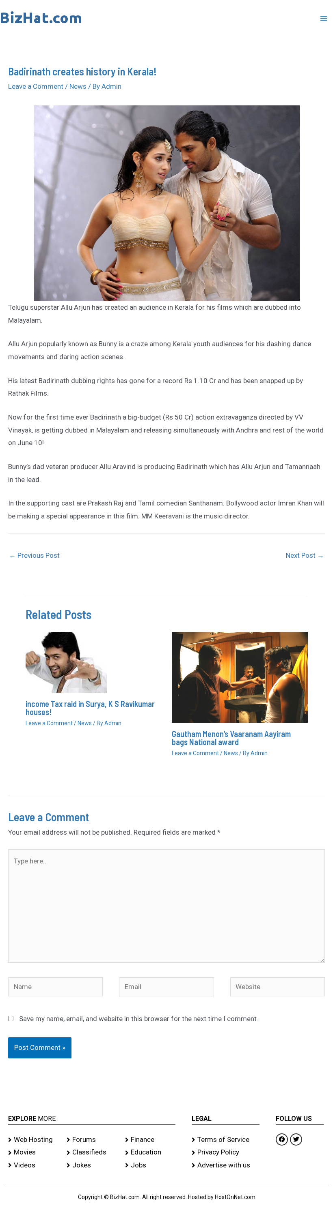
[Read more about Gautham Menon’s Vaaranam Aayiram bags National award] (240, 676)
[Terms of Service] (225, 1139)
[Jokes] (92, 1165)
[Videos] (33, 1165)
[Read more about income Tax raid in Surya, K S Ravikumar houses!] (66, 662)
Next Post (305, 555)
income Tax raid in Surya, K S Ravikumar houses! (90, 708)
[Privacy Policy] (225, 1152)
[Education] (150, 1152)
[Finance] (150, 1139)
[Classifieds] (92, 1152)
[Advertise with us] (225, 1165)
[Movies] (33, 1152)
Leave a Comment (35, 86)
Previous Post (34, 555)
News (77, 86)
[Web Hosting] (33, 1139)
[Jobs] (150, 1165)
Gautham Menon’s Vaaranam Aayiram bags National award (231, 738)
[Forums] (92, 1139)
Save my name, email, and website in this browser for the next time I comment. (138, 1019)
